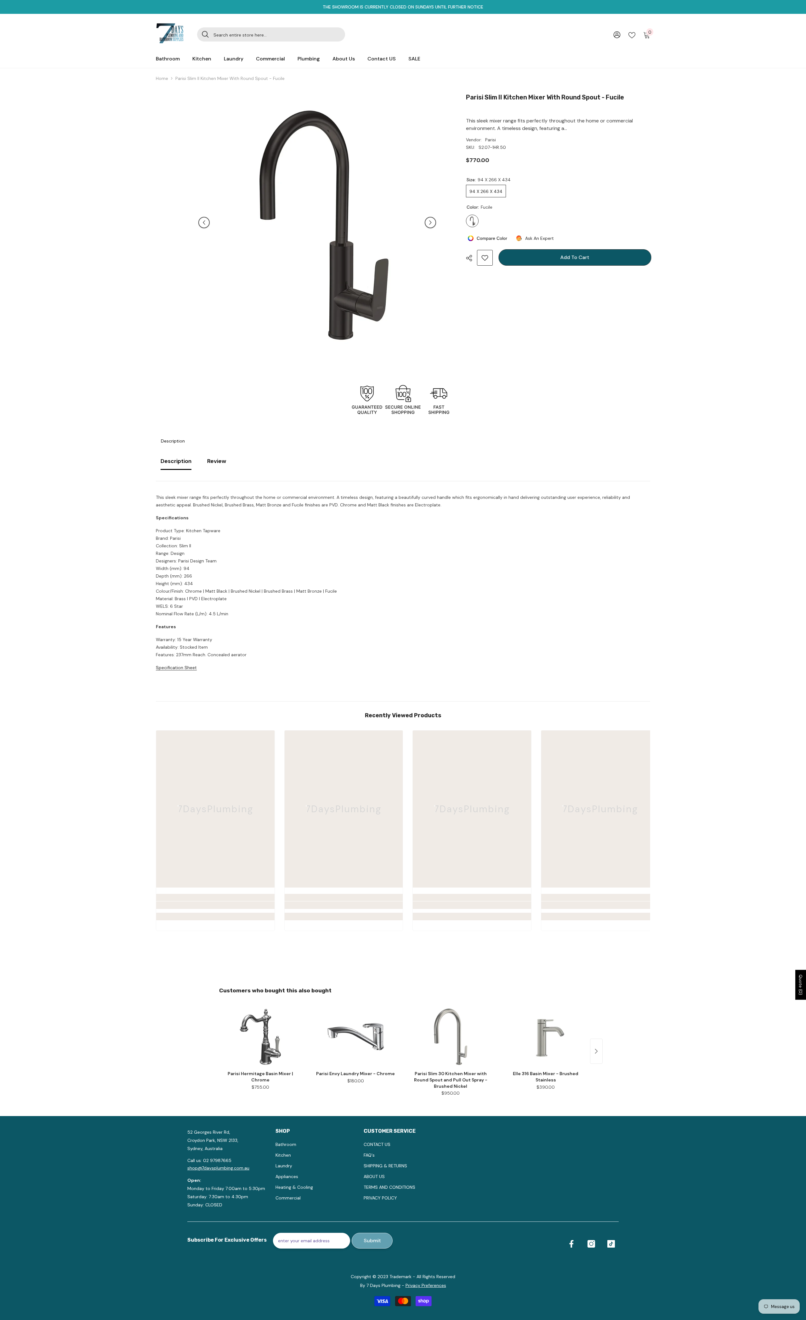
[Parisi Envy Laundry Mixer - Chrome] (355, 1036)
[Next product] (596, 1051)
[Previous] (204, 222)
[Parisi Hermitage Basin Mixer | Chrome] (260, 1036)
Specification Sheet (176, 667)
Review (216, 461)
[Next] (430, 222)
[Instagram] (591, 1243)
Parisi (490, 140)
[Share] (471, 258)
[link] (215, 905)
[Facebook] (571, 1243)
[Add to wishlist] (485, 258)
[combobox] (277, 34)
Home (162, 78)
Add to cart (573, 257)
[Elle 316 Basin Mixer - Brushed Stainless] (546, 1036)
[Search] (271, 34)
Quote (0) (800, 984)
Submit (372, 1240)
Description (173, 441)
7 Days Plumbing (383, 1285)
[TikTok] (611, 1243)
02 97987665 (217, 1160)
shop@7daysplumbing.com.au (218, 1168)
